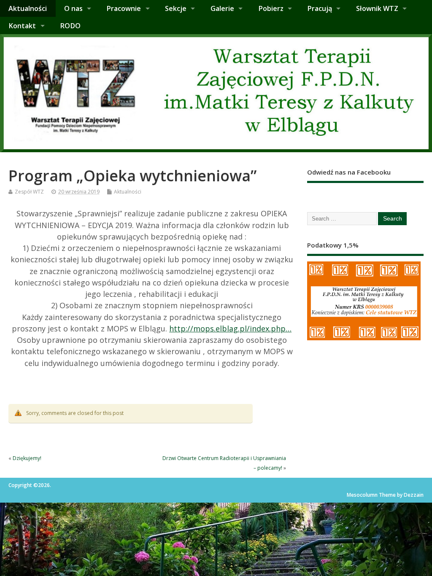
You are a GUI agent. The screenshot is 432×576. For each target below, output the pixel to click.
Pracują (319, 8)
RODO (70, 25)
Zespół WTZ (29, 191)
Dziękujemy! (27, 458)
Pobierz (271, 8)
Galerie (222, 8)
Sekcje (175, 8)
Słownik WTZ (377, 8)
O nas (73, 8)
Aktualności (27, 8)
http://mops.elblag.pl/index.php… (230, 328)
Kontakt (22, 25)
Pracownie (123, 8)
